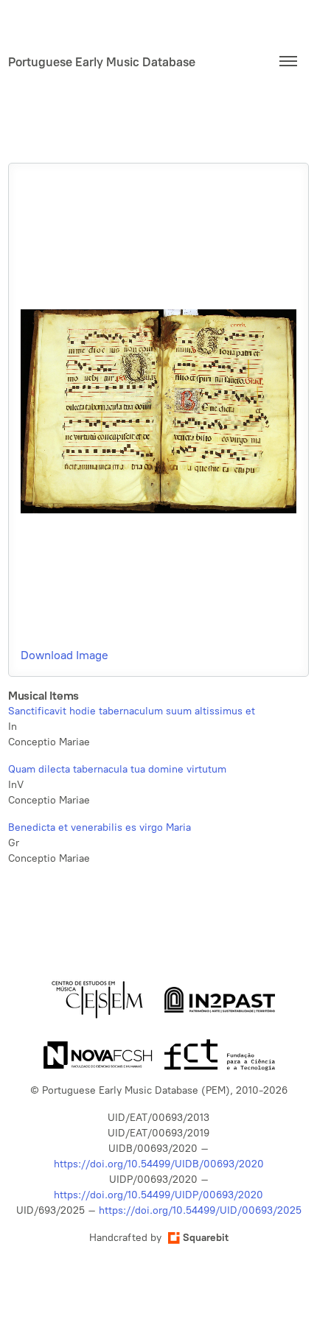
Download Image (64, 655)
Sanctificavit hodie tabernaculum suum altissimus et (131, 711)
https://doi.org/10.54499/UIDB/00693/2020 (159, 1164)
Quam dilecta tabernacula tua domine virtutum (117, 769)
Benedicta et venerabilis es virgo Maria (99, 827)
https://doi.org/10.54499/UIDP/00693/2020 (158, 1195)
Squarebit (206, 1237)
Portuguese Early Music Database (101, 62)
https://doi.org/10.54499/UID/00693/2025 (200, 1210)
